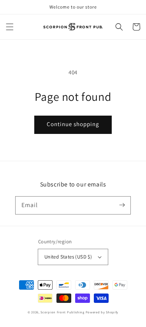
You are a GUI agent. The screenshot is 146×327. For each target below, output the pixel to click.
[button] (9, 26)
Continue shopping (73, 124)
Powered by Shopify (102, 312)
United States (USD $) (68, 256)
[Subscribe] (121, 205)
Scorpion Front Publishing (62, 312)
